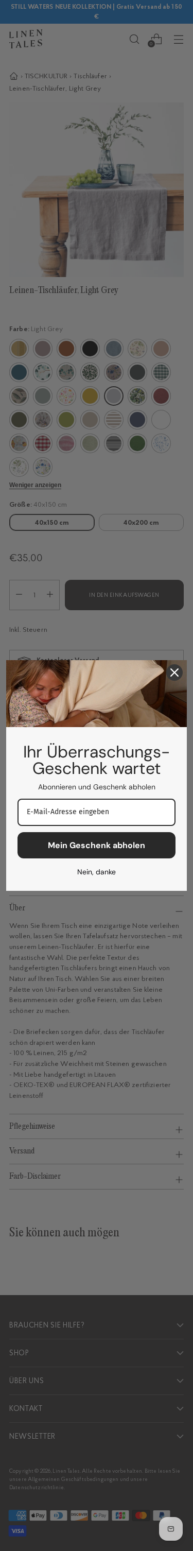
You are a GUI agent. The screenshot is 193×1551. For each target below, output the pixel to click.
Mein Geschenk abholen (96, 845)
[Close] (174, 672)
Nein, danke (96, 871)
